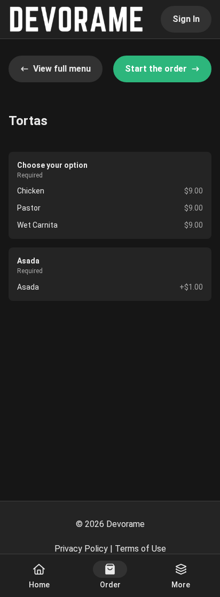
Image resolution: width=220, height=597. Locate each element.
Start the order (156, 69)
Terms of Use (140, 549)
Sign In (186, 19)
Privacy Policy (81, 549)
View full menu (62, 69)
